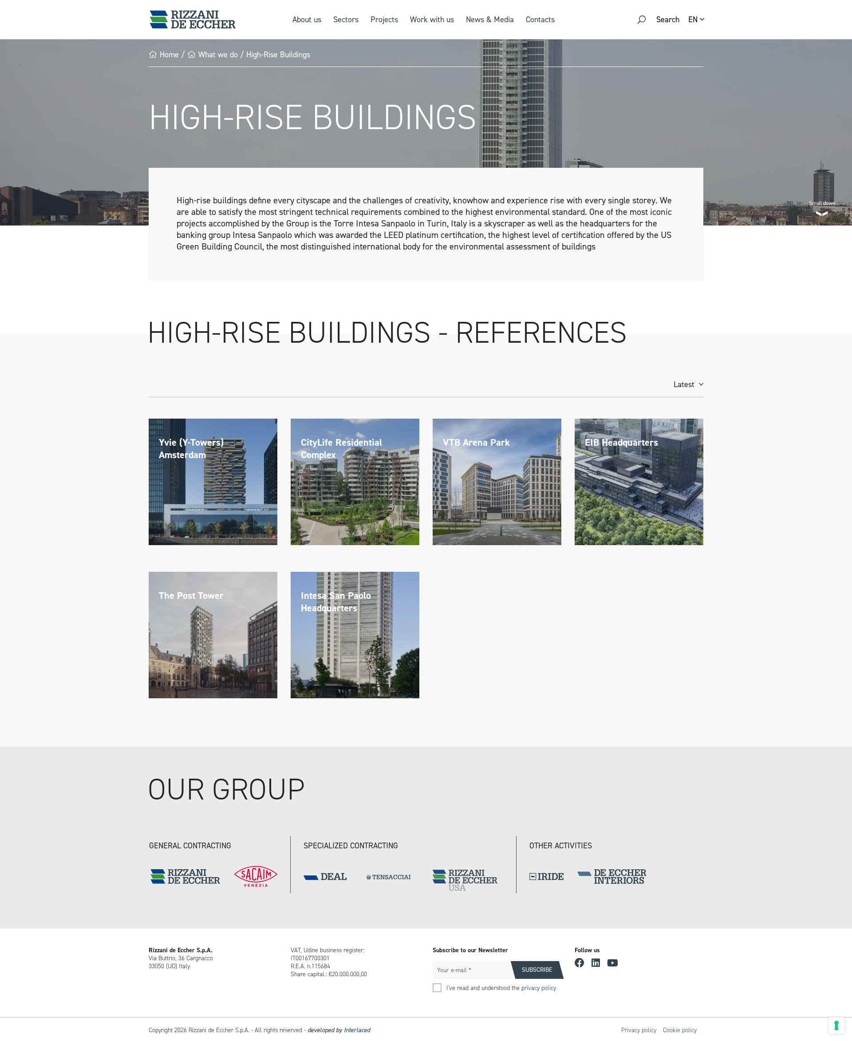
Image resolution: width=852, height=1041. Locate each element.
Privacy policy (638, 1030)
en (693, 19)
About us (306, 19)
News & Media (490, 19)
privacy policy (538, 988)
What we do (218, 54)
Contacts (540, 19)
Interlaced (357, 1030)
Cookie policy (680, 1030)
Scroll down (822, 202)
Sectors (346, 19)
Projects (384, 19)
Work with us (432, 19)
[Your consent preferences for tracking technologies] (836, 1025)
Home (169, 54)
